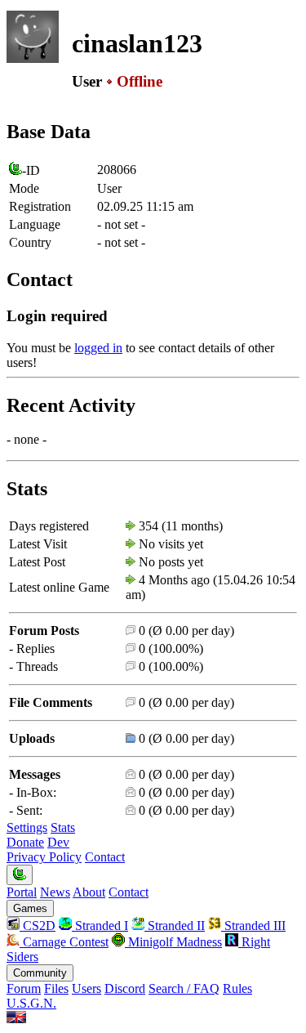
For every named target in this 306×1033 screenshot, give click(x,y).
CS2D (37, 925)
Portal (22, 892)
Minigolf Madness (173, 942)
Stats (63, 827)
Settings (27, 827)
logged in (98, 348)
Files (56, 988)
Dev (58, 842)
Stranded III (253, 925)
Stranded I (100, 925)
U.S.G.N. (31, 1003)
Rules (237, 988)
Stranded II (174, 925)
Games (30, 908)
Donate (25, 842)
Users (86, 988)
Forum (24, 988)
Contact (105, 857)
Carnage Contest (64, 942)
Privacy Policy (44, 857)
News (55, 892)
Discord (124, 988)
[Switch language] (16, 1019)
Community (40, 973)
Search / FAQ (184, 988)
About (89, 892)
